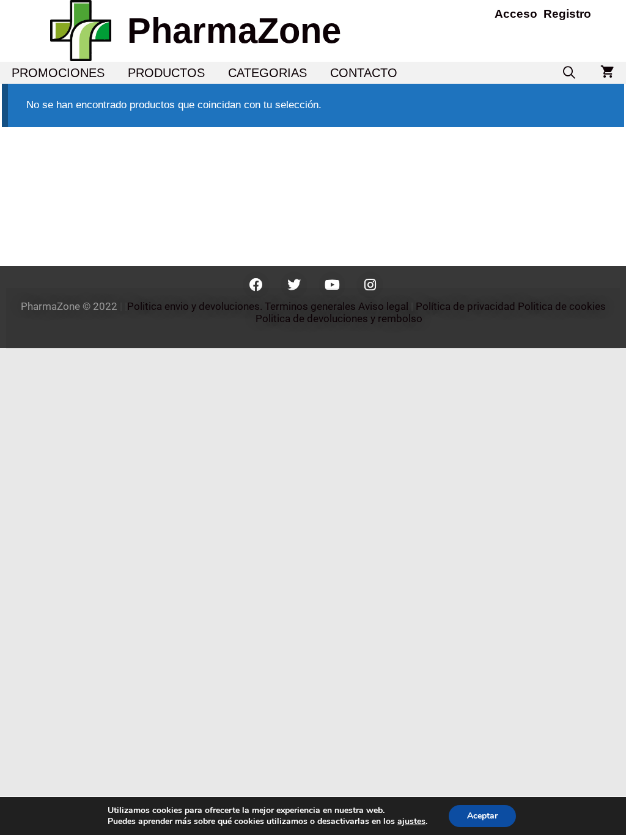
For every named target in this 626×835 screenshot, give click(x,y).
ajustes (411, 821)
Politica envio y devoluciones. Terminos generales (241, 306)
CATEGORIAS (267, 72)
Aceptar (482, 816)
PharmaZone (234, 30)
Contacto (363, 72)
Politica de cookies (562, 306)
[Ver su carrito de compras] (607, 73)
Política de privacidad (465, 306)
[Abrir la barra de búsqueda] (569, 73)
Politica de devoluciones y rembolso (340, 318)
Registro (567, 13)
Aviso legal (383, 306)
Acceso (516, 13)
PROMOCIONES (58, 72)
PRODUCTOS (166, 72)
